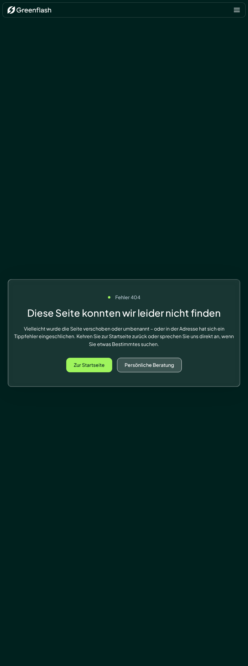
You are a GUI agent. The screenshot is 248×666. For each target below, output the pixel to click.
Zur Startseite (89, 365)
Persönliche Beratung (149, 365)
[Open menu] (237, 10)
